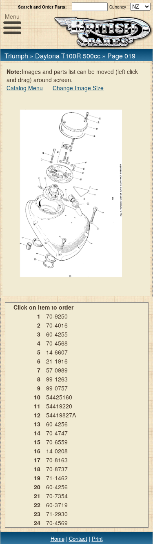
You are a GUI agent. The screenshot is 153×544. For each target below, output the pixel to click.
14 (37, 433)
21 (37, 496)
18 (37, 469)
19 (37, 478)
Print (97, 538)
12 (37, 415)
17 (37, 460)
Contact (78, 538)
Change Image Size (78, 88)
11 (37, 406)
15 (37, 442)
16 (37, 451)
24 (37, 523)
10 (37, 397)
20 (37, 487)
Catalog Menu (25, 88)
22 (37, 505)
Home (57, 538)
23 (37, 514)
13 (37, 424)
